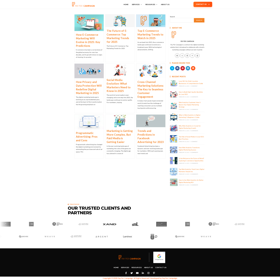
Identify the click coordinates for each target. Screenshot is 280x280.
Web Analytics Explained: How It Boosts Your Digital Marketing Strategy (190, 105)
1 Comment (194, 86)
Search (172, 17)
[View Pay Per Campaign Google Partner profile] (159, 257)
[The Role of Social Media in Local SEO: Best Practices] (173, 139)
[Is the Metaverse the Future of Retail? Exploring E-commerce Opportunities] (173, 160)
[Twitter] (131, 273)
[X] (197, 55)
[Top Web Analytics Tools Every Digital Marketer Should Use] (173, 171)
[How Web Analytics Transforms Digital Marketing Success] (173, 149)
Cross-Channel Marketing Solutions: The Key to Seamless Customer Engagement (150, 89)
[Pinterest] (192, 55)
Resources (150, 4)
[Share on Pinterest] (182, 68)
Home (116, 267)
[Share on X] (172, 68)
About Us (148, 267)
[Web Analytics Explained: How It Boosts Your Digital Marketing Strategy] (173, 105)
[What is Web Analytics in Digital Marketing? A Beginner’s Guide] (173, 117)
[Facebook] (177, 55)
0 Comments (194, 96)
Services (136, 4)
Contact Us (160, 267)
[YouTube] (137, 273)
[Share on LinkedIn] (188, 68)
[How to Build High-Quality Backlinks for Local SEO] (173, 94)
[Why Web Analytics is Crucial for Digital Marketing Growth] (173, 128)
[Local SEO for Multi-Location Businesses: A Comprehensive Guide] (173, 83)
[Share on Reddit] (193, 68)
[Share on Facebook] (177, 68)
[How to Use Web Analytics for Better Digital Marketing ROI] (173, 182)
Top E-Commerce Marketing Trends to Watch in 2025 (150, 34)
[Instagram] (182, 55)
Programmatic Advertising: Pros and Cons (87, 136)
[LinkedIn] (187, 55)
